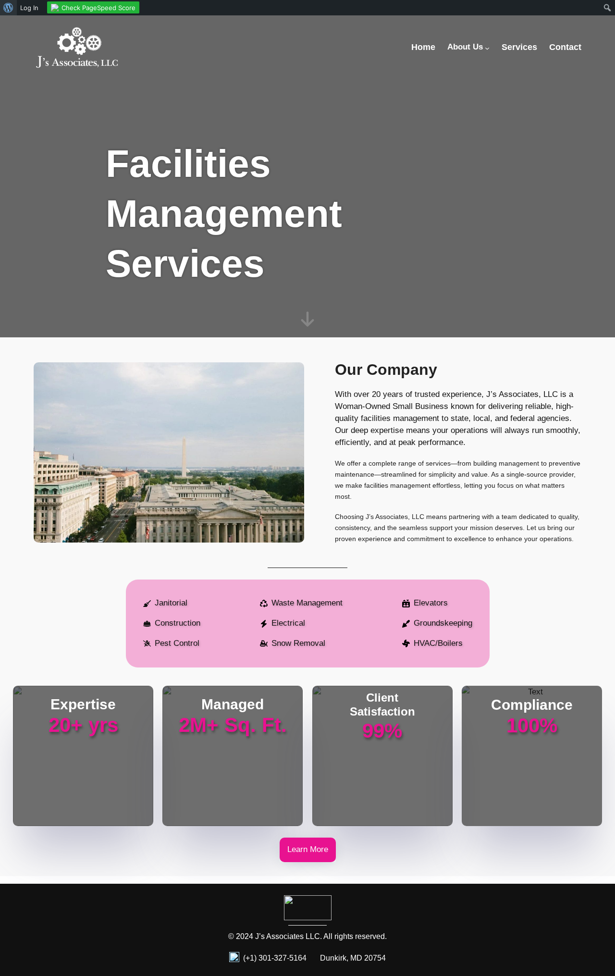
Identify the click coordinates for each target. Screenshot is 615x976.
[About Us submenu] (487, 48)
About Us (465, 46)
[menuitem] (8, 7)
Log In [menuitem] (29, 8)
